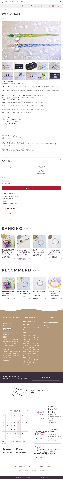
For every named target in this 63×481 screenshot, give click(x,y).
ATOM (48, 328)
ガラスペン (7, 9)
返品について (6, 201)
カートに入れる (32, 188)
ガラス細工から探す (8, 220)
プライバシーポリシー (49, 325)
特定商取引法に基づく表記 (10, 203)
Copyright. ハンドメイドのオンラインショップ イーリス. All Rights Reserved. (31, 477)
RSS (44, 328)
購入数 (3, 177)
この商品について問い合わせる (11, 196)
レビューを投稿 (7, 214)
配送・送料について (8, 198)
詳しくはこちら (13, 325)
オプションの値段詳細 (9, 193)
